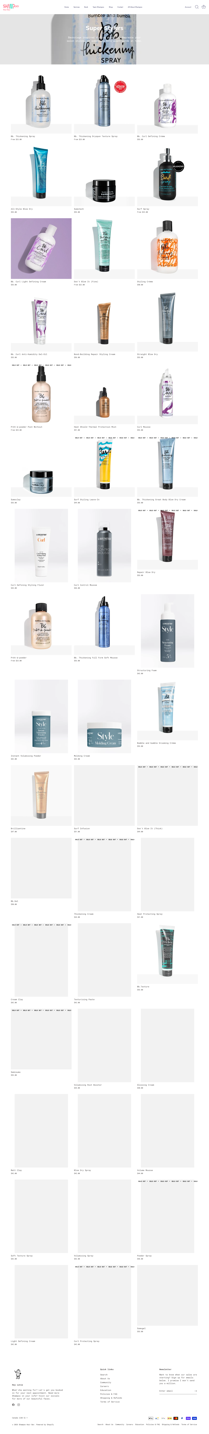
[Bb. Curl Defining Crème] (167, 103)
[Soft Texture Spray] (41, 1216)
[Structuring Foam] (167, 631)
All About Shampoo (135, 7)
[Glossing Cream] (167, 1045)
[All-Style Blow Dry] (41, 176)
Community (105, 1382)
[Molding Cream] (104, 716)
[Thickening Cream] (104, 874)
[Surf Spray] (167, 176)
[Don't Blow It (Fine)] (104, 248)
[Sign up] (195, 1391)
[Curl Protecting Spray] (104, 1301)
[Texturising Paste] (104, 960)
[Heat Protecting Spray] (167, 874)
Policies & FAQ (108, 1394)
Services (77, 7)
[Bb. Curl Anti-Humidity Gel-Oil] (41, 321)
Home (66, 7)
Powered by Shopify (45, 1424)
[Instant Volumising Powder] (41, 716)
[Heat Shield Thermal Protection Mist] (104, 394)
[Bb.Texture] (167, 953)
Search (104, 1374)
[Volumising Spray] (104, 1216)
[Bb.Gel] (41, 868)
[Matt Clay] (41, 1131)
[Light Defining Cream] (41, 1301)
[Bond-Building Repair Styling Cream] (104, 321)
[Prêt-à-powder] (41, 624)
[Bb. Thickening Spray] (41, 103)
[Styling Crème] (167, 248)
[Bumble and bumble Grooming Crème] (167, 710)
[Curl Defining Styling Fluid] (41, 545)
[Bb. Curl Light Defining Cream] (41, 248)
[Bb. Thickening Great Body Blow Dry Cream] (167, 466)
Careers (104, 1386)
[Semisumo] (41, 1039)
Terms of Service (110, 1401)
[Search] (196, 7)
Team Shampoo (98, 7)
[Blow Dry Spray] (104, 1131)
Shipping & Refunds (111, 1397)
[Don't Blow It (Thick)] (167, 795)
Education (105, 1390)
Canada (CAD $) (19, 1418)
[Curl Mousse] (167, 394)
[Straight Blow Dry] (167, 321)
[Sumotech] (104, 176)
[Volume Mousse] (167, 1131)
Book (86, 7)
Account (188, 7)
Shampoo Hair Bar (26, 1424)
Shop (111, 7)
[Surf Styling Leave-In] (104, 466)
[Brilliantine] (41, 795)
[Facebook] (13, 1404)
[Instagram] (18, 1404)
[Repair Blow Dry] (167, 539)
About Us (105, 1378)
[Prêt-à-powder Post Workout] (41, 394)
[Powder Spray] (167, 1216)
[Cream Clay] (41, 960)
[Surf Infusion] (104, 795)
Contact (120, 7)
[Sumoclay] (41, 466)
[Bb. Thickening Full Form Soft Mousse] (104, 624)
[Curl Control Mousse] (104, 545)
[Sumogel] (167, 1295)
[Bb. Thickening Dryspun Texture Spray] (104, 103)
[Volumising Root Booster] (104, 1045)
